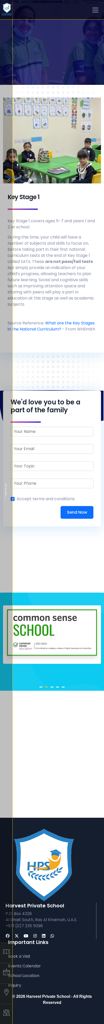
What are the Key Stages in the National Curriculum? (51, 326)
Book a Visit (19, 956)
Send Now (77, 512)
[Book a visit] (6, 953)
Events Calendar (24, 966)
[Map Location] (6, 993)
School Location (23, 976)
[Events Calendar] (6, 973)
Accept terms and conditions (46, 499)
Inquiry (14, 985)
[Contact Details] (6, 1014)
